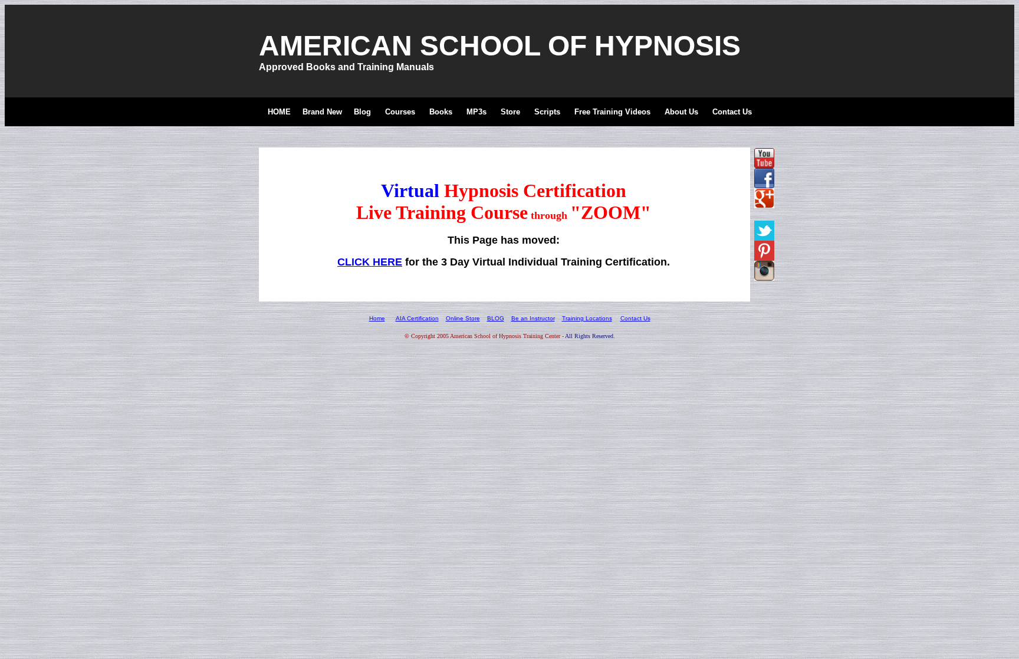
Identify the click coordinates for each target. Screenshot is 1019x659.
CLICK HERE (369, 262)
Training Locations (587, 318)
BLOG (495, 318)
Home (377, 318)
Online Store (463, 318)
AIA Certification (417, 318)
